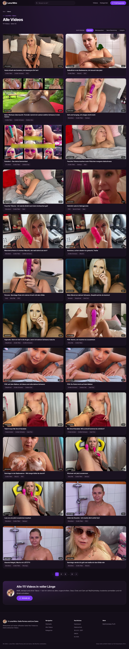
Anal (6, 298)
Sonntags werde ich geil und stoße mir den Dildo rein (86, 562)
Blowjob (70, 298)
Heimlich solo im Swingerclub (77, 206)
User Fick (86, 298)
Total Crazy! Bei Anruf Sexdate (15, 429)
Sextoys (87, 118)
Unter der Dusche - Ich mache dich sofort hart (83, 518)
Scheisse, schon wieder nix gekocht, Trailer (82, 250)
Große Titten (8, 73)
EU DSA (76, 637)
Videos (95, 3)
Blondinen (71, 118)
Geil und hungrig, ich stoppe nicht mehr (81, 115)
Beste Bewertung (112, 30)
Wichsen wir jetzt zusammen (77, 473)
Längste (122, 30)
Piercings (25, 565)
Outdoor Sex (29, 120)
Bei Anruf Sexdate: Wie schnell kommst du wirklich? (86, 429)
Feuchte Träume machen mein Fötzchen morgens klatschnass (89, 161)
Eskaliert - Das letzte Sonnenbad (16, 161)
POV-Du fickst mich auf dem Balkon (80, 384)
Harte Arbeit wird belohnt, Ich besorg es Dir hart (21, 70)
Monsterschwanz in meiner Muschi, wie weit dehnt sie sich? (25, 250)
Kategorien (104, 3)
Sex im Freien (76, 209)
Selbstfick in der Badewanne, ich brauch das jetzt (84, 70)
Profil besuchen (120, 3)
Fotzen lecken (9, 432)
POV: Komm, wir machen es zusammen (81, 340)
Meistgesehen (99, 30)
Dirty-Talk (12, 298)
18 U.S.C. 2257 (78, 630)
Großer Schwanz (19, 73)
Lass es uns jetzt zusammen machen (17, 518)
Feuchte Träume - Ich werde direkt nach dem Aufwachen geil (26, 206)
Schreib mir (27, 598)
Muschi (79, 73)
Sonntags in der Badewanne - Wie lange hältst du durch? (24, 473)
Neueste (89, 30)
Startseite (49, 624)
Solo (85, 164)
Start (4, 11)
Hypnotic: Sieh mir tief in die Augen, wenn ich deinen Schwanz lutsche (29, 340)
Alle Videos (49, 627)
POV (27, 73)
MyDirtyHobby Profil (114, 624)
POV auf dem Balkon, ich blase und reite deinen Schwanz (24, 384)
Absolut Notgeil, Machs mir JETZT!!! (17, 562)
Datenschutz (78, 627)
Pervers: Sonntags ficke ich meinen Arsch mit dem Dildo (24, 295)
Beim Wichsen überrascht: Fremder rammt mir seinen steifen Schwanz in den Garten (32, 116)
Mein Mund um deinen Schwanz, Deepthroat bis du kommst (88, 295)
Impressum (77, 624)
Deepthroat (78, 298)
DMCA (76, 633)
